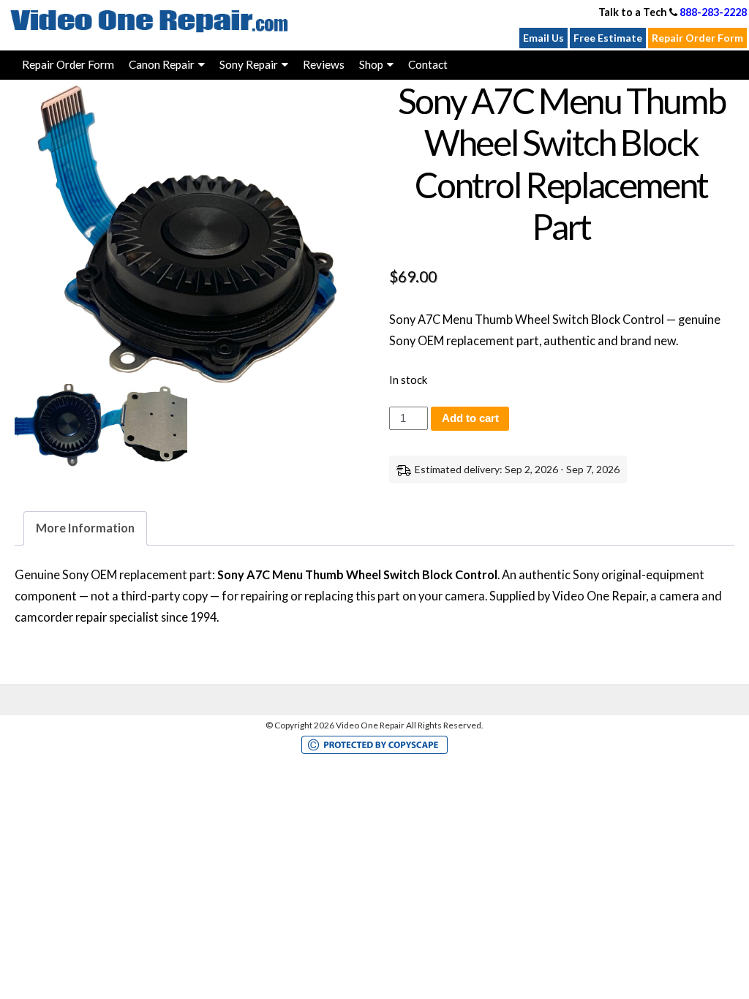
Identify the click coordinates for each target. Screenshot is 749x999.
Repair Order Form (697, 37)
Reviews (324, 64)
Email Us (543, 37)
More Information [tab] (85, 528)
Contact (428, 64)
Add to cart (470, 418)
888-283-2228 (713, 12)
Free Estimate (607, 37)
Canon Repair (162, 64)
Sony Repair (248, 64)
